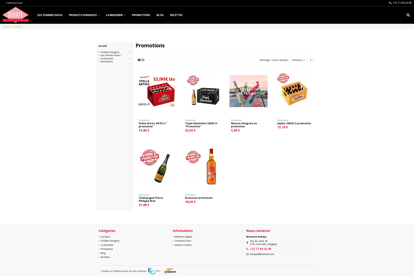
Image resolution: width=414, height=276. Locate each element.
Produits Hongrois (109, 52)
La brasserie (106, 58)
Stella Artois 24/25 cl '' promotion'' (153, 125)
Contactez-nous (14, 2)
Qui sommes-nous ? (110, 55)
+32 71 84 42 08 (402, 3)
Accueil (102, 45)
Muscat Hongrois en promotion (244, 125)
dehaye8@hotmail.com (262, 254)
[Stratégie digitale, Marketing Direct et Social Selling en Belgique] (169, 271)
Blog (103, 253)
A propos (105, 236)
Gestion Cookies (183, 244)
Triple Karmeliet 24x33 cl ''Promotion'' (201, 125)
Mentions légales (183, 236)
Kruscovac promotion (198, 198)
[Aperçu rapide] (174, 71)
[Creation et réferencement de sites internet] (154, 271)
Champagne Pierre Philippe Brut (151, 199)
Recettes (105, 257)
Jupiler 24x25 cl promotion (294, 123)
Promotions (106, 61)
